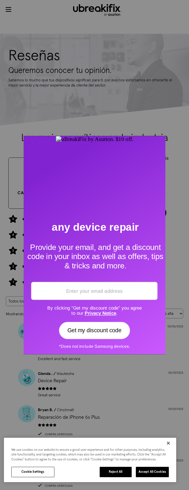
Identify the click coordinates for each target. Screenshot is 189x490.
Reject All (115, 471)
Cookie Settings (33, 471)
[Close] (168, 443)
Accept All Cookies (152, 471)
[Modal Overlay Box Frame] (94, 245)
